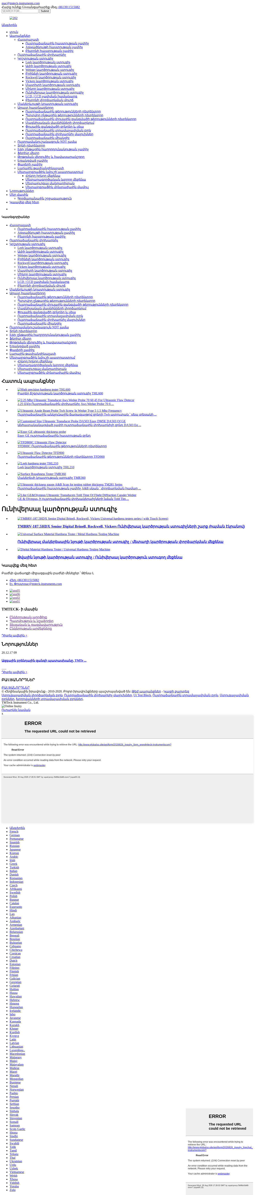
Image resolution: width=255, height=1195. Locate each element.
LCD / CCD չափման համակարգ (51, 96)
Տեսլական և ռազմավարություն (36, 624)
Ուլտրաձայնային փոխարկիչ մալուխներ (59, 134)
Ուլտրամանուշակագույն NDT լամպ (47, 141)
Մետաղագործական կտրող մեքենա (56, 179)
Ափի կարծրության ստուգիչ (49, 66)
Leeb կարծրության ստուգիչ (48, 62)
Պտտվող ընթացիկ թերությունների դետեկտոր (64, 115)
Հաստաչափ (28, 39)
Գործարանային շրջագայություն (45, 198)
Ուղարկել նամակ (16, 710)
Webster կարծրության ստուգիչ (50, 69)
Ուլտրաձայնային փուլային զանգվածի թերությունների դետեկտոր (81, 119)
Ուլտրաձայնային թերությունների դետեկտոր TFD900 (61, 456)
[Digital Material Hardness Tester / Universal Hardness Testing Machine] (64, 549)
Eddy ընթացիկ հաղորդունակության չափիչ (53, 149)
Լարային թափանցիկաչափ (41, 168)
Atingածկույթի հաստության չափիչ (54, 47)
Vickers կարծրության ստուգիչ (50, 81)
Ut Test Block (142, 695)
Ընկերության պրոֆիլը (28, 617)
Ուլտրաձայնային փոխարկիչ (42, 54)
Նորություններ (22, 191)
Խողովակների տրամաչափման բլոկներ (49, 699)
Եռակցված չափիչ (33, 160)
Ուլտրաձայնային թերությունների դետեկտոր (63, 111)
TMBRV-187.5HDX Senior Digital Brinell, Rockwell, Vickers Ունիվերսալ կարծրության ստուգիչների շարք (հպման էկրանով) (131, 526)
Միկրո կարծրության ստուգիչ (50, 88)
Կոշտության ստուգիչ (35, 58)
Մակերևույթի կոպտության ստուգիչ (48, 104)
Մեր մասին (19, 194)
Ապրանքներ (20, 35)
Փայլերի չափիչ (30, 164)
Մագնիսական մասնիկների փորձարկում (60, 122)
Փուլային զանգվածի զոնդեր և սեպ (55, 126)
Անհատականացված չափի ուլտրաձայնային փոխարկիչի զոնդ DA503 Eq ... (79, 425)
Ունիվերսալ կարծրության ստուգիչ (55, 92)
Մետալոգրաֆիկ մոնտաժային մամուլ (57, 187)
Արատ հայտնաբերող (35, 107)
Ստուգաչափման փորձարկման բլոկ (32, 695)
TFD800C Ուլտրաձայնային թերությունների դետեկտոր (62, 446)
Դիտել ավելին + (14, 635)
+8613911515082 (68, 7)
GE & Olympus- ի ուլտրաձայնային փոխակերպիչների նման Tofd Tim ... (73, 499)
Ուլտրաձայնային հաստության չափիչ (57, 43)
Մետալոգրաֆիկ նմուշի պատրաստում (50, 172)
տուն (14, 32)
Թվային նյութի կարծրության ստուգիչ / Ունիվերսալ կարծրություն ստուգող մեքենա (100, 557)
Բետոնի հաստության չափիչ (50, 51)
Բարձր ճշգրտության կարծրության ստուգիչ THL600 (60, 393)
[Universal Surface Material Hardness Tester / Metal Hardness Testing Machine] (68, 534)
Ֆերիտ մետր (28, 153)
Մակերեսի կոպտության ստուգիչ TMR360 (51, 477)
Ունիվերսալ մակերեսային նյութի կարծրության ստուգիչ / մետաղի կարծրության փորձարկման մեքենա (121, 542)
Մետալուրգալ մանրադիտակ (50, 183)
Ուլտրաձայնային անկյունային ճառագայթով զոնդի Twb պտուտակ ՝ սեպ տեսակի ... (87, 414)
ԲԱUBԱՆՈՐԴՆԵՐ (16, 687)
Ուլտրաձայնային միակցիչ (48, 138)
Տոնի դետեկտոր (31, 145)
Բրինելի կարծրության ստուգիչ (51, 73)
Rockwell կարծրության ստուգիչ (51, 77)
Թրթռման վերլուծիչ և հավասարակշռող (51, 156)
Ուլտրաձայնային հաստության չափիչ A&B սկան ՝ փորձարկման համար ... (79, 488)
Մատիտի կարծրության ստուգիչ (53, 85)
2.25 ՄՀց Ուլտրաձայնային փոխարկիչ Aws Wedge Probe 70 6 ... (66, 404)
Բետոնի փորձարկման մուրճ (50, 100)
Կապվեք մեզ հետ (24, 202)
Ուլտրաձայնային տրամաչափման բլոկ (58, 130)
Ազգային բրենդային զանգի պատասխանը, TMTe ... (44, 660)
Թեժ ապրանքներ (146, 691)
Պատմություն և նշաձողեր (31, 621)
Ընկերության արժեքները (31, 628)
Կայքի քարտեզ (176, 691)
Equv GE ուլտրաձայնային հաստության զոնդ (54, 435)
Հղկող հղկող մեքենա (43, 175)
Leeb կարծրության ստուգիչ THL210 (46, 467)
